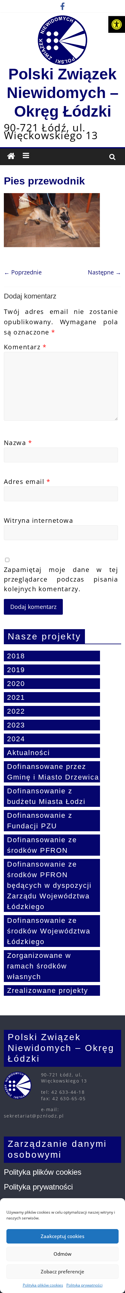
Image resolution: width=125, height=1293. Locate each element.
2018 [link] (16, 656)
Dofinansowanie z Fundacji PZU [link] (39, 820)
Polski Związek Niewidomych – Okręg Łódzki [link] (63, 93)
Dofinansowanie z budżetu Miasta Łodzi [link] (46, 796)
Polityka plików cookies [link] (43, 1285)
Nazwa (18, 442)
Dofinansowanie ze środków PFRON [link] (42, 845)
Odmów (62, 1254)
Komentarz (25, 347)
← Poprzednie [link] (23, 272)
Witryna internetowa (38, 520)
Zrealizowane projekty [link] (47, 990)
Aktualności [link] (28, 753)
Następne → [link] (104, 272)
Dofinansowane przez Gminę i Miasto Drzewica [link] (53, 771)
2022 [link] (16, 711)
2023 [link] (16, 725)
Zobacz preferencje (62, 1271)
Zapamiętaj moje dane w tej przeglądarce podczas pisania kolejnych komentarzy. (61, 579)
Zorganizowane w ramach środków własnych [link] (39, 966)
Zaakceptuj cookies (62, 1236)
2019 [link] (16, 670)
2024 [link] (16, 739)
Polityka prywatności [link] (84, 1285)
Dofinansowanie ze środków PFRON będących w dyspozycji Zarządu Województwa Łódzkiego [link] (49, 885)
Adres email (27, 481)
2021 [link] (16, 697)
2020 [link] (16, 684)
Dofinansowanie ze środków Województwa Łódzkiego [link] (48, 931)
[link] (116, 24)
